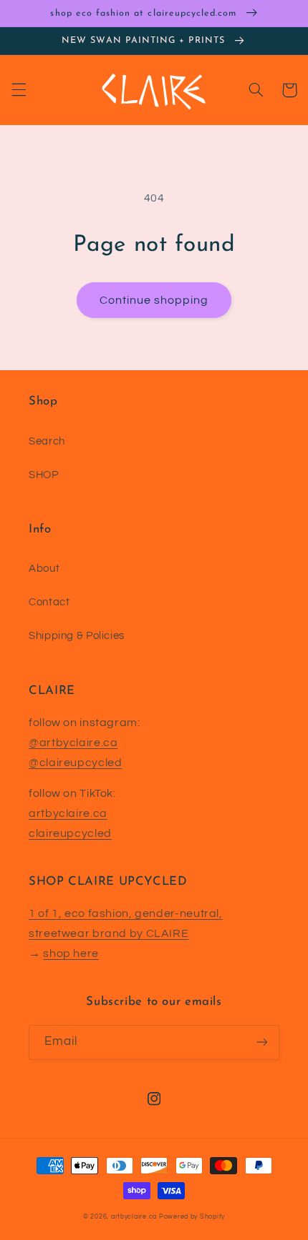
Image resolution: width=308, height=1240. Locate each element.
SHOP (44, 475)
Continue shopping (154, 300)
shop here (71, 953)
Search (47, 441)
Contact (49, 602)
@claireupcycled (75, 762)
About (44, 568)
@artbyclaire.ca (73, 742)
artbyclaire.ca (68, 813)
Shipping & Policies (77, 635)
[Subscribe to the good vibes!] (262, 1042)
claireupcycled (70, 833)
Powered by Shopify (192, 1217)
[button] (18, 90)
